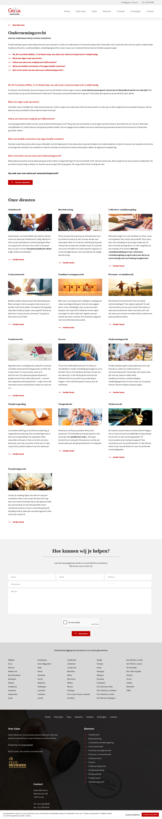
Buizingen (12, 679)
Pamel (99, 667)
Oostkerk (71, 698)
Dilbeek (11, 683)
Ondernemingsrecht (118, 339)
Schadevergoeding (17, 404)
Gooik (10, 698)
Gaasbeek (12, 690)
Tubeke (129, 683)
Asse (10, 664)
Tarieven (121, 11)
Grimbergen (42, 660)
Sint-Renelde (131, 667)
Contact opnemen (22, 182)
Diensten (107, 11)
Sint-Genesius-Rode (105, 686)
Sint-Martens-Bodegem (106, 698)
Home (67, 11)
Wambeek (130, 686)
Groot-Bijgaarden (44, 664)
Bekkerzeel (12, 671)
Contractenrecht (16, 274)
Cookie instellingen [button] (132, 815)
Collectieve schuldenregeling (122, 209)
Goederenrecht (15, 339)
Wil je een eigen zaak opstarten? (27, 58)
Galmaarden (12, 694)
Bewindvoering (65, 209)
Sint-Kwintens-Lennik (105, 694)
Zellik (128, 690)
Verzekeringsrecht (17, 469)
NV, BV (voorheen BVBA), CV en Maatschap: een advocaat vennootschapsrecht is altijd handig (55, 54)
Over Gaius (81, 11)
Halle (40, 667)
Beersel (11, 667)
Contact (150, 11)
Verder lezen (18, 260)
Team (94, 11)
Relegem (100, 675)
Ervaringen (135, 11)
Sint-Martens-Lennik (134, 660)
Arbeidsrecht (14, 209)
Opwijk (99, 660)
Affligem (11, 660)
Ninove (70, 686)
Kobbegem (42, 686)
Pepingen (100, 671)
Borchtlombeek (14, 675)
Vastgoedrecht (65, 404)
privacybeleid (27, 745)
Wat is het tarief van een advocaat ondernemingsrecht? (38, 70)
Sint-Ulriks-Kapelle (133, 671)
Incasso (62, 339)
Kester (40, 679)
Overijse (100, 664)
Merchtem (71, 679)
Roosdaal (100, 679)
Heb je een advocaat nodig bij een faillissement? (35, 62)
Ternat (129, 679)
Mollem (70, 683)
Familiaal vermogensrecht (71, 274)
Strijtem (129, 675)
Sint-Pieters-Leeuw (134, 664)
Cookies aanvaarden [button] (150, 814)
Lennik (40, 698)
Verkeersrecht (115, 404)
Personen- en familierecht (121, 274)
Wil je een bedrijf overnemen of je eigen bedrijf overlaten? (39, 66)
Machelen (71, 671)
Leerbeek (41, 690)
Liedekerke (71, 660)
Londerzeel (71, 667)
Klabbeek (41, 683)
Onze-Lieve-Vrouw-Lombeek (78, 694)
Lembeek (41, 694)
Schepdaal (101, 683)
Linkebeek (71, 664)
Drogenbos (12, 686)
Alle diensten (19, 25)
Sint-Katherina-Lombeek (106, 690)
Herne (40, 671)
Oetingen (71, 690)
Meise (69, 675)
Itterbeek (41, 675)
